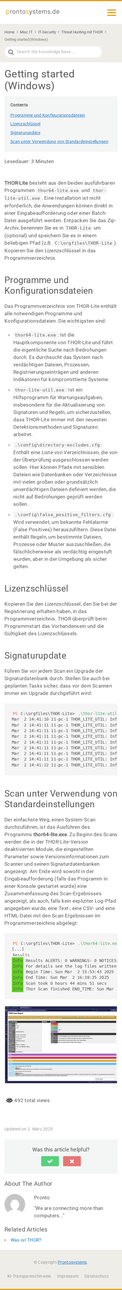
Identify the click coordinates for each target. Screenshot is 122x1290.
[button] (50, 1161)
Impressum (67, 1276)
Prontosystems (72, 1262)
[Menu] (111, 12)
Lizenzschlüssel (25, 123)
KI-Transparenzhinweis (29, 1276)
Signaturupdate (25, 132)
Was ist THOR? (26, 1240)
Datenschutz (96, 1276)
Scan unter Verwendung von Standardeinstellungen (59, 141)
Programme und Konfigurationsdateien (47, 115)
